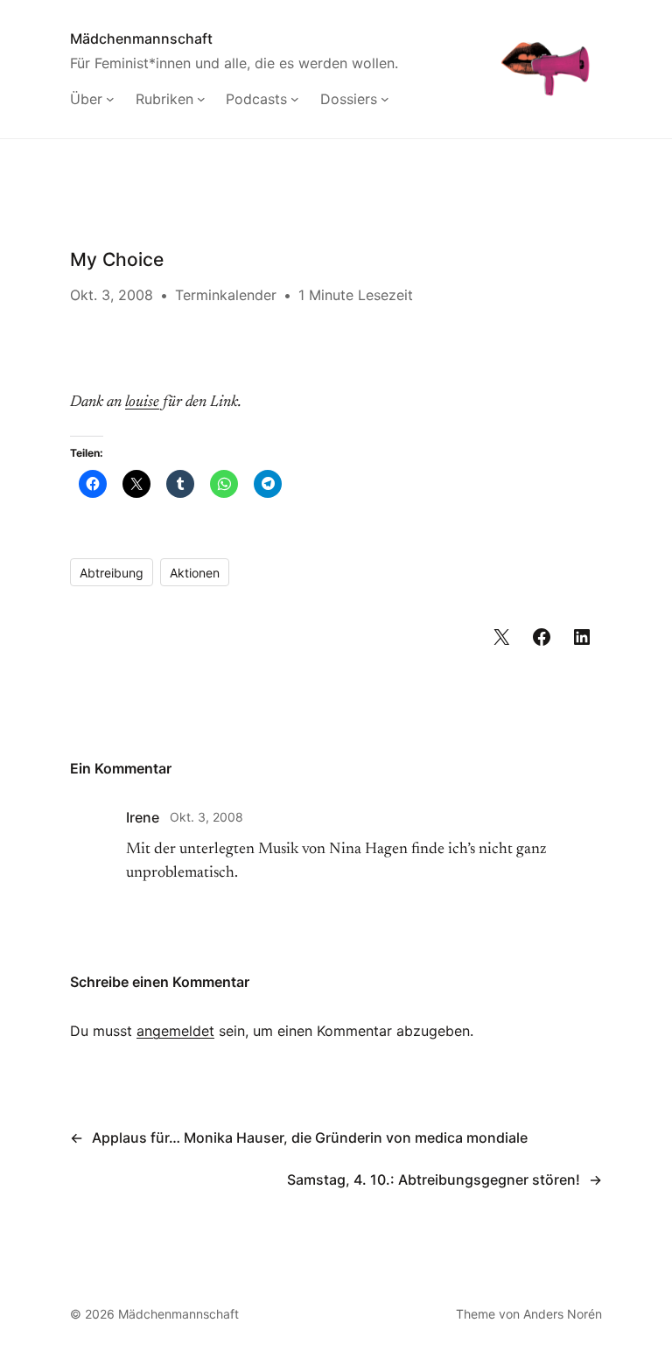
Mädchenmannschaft (141, 38)
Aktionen (195, 572)
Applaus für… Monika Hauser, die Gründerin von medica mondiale (310, 1137)
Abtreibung (112, 572)
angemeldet (175, 1031)
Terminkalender (225, 295)
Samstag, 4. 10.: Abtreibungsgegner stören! (433, 1179)
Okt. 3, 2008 (206, 816)
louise (142, 402)
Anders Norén (562, 1313)
